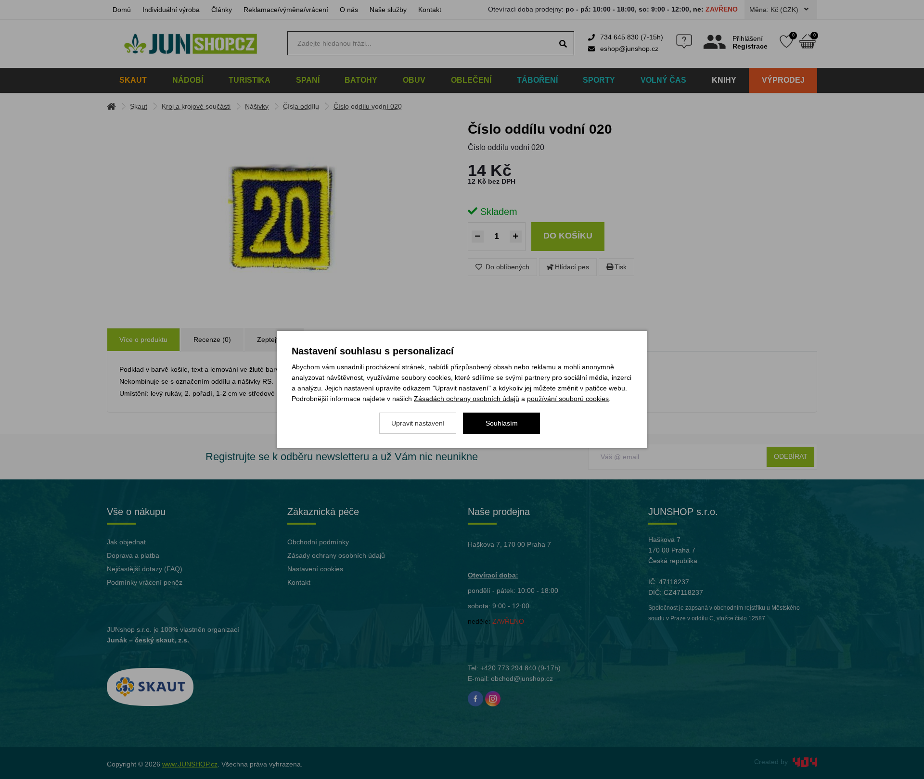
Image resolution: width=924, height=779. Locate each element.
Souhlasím (502, 423)
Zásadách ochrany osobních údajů (466, 398)
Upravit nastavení (418, 423)
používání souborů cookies (568, 398)
